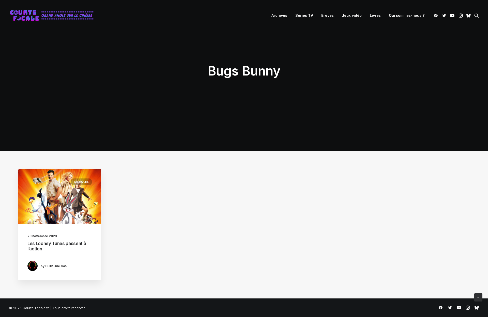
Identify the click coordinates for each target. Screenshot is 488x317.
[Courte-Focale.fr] (53, 15)
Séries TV (304, 15)
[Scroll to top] (478, 297)
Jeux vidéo (352, 15)
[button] (437, 15)
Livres (375, 15)
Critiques (81, 182)
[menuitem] (279, 15)
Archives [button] (279, 15)
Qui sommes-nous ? (406, 15)
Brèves (327, 15)
